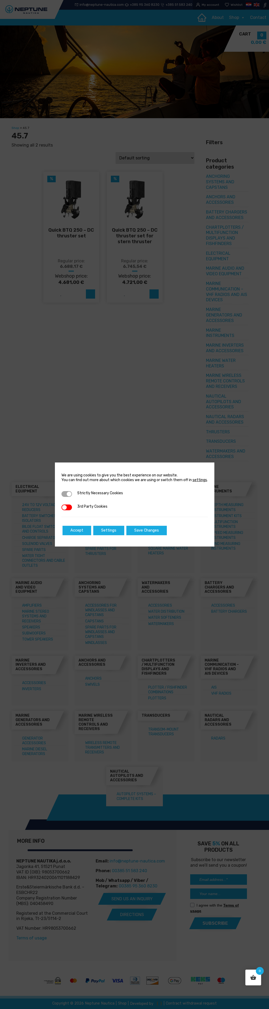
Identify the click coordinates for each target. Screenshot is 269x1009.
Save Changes (146, 530)
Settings (108, 530)
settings (200, 480)
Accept (76, 530)
